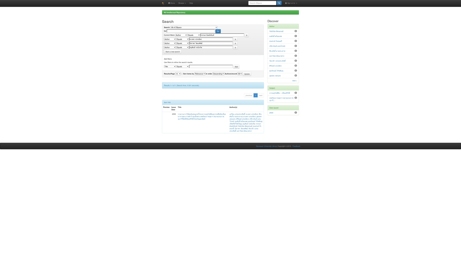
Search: (167, 27)
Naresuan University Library (266, 146)
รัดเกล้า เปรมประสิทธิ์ (277, 61)
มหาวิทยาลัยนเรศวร (244, 131)
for (165, 31)
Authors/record (231, 73)
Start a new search (173, 51)
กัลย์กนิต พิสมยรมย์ (245, 126)
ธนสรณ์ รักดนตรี (275, 41)
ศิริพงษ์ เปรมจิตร (242, 119)
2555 (271, 112)
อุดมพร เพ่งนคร (275, 75)
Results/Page (169, 73)
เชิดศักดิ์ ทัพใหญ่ (235, 123)
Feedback (296, 146)
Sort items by (188, 73)
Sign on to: (291, 3)
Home (172, 3)
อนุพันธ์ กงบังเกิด (248, 123)
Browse (182, 3)
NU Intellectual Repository (174, 12)
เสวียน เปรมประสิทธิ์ (237, 114)
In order (209, 73)
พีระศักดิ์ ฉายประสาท (277, 51)
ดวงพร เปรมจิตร (252, 114)
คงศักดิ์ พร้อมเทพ (241, 121)
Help (191, 3)
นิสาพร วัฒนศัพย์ (241, 128)
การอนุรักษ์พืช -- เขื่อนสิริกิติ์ (279, 93)
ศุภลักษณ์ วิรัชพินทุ (255, 121)
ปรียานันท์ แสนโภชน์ (277, 46)
